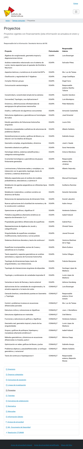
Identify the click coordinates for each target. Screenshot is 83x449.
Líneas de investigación (16, 385)
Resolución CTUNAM (15, 432)
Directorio (11, 369)
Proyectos (11, 390)
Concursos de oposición (16, 380)
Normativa (11, 406)
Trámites (11, 396)
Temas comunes (18, 21)
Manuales (11, 411)
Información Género (15, 417)
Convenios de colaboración (18, 401)
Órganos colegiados (15, 375)
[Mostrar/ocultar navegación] (76, 12)
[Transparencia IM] (13, 12)
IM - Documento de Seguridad (18, 427)
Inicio (8, 21)
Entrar (75, 3)
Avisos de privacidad (15, 422)
